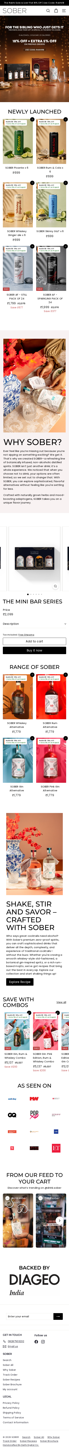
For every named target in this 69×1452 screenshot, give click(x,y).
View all (61, 1002)
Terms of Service (13, 1417)
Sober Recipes (11, 1379)
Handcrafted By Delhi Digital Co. (21, 1445)
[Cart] (56, 11)
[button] (18, 1221)
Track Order (10, 1374)
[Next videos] (60, 1221)
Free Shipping (26, 634)
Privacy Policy (11, 1403)
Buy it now (34, 650)
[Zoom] (55, 586)
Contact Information (15, 1422)
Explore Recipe (19, 982)
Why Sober (9, 1370)
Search (7, 1360)
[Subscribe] (58, 1316)
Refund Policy (11, 1408)
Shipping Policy (12, 1412)
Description (11, 624)
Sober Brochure (12, 1384)
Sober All (8, 1365)
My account (10, 1389)
